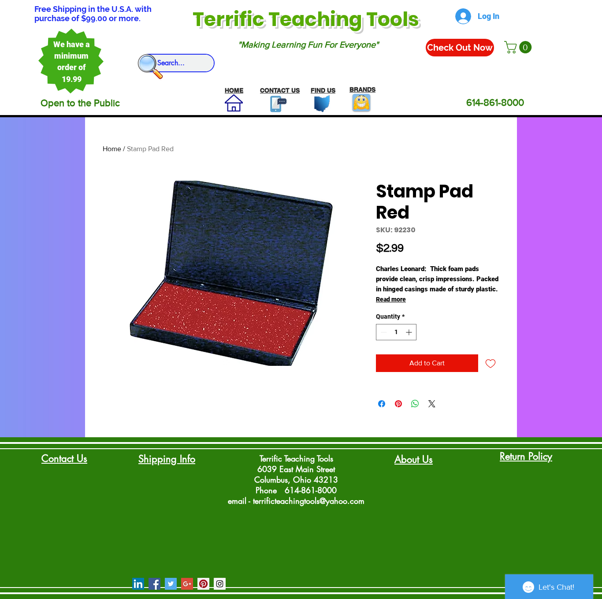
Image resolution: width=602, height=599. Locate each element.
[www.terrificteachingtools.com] (276, 103)
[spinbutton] (396, 332)
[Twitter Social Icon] (171, 584)
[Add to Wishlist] (490, 363)
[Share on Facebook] (381, 403)
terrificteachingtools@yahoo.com (308, 500)
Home (112, 149)
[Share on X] (432, 403)
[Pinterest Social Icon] (203, 584)
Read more (391, 299)
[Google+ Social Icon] (187, 584)
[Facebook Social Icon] (154, 584)
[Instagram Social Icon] (220, 584)
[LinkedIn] (138, 584)
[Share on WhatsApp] (415, 403)
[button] (519, 47)
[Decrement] (382, 332)
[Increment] (409, 332)
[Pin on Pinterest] (398, 403)
